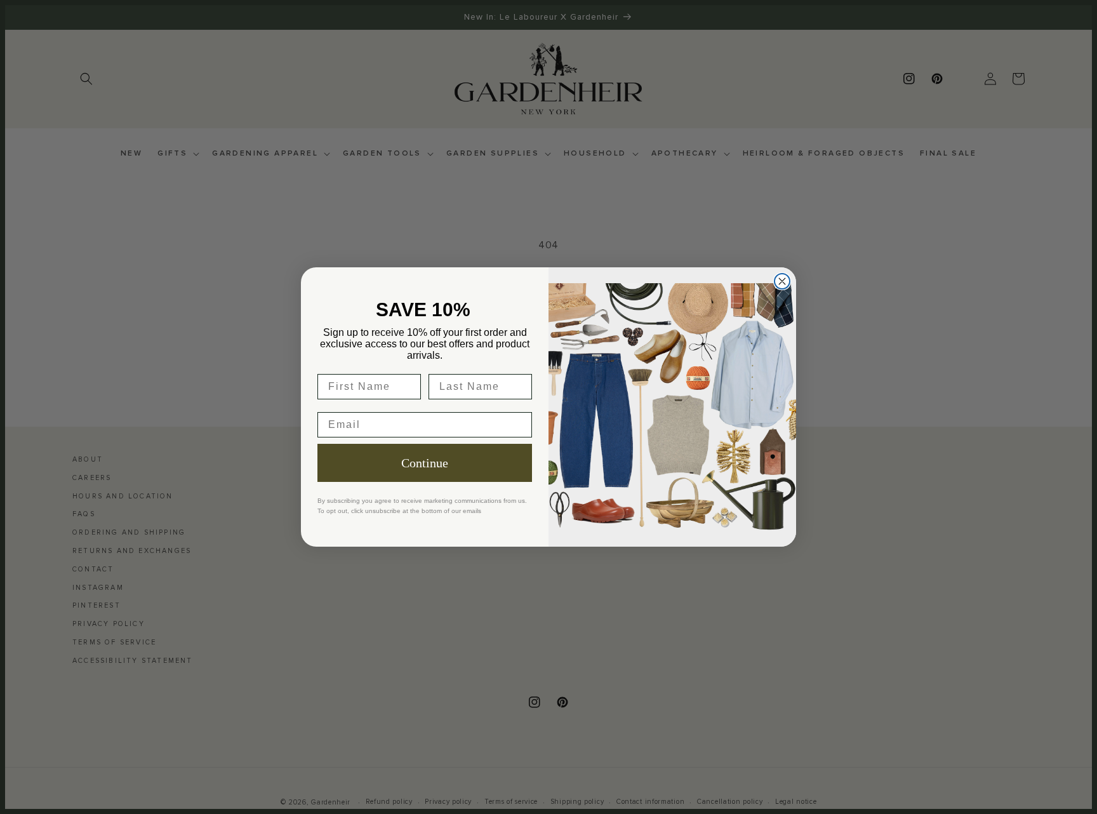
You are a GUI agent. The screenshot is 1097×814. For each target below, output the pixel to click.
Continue (424, 463)
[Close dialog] (782, 281)
